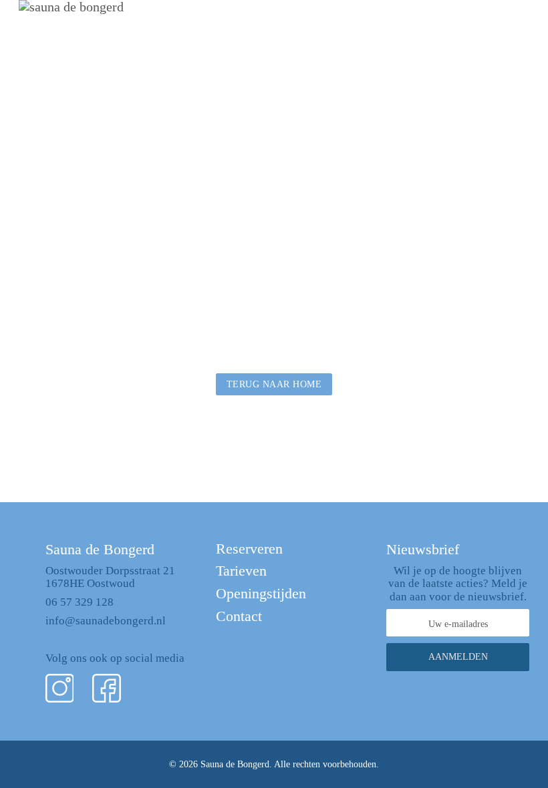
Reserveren (249, 548)
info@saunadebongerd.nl (105, 620)
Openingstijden (261, 593)
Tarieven (241, 570)
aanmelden (458, 657)
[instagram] (59, 688)
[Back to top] (501, 748)
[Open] (516, 30)
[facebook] (106, 688)
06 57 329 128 (79, 602)
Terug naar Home (274, 384)
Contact (239, 616)
